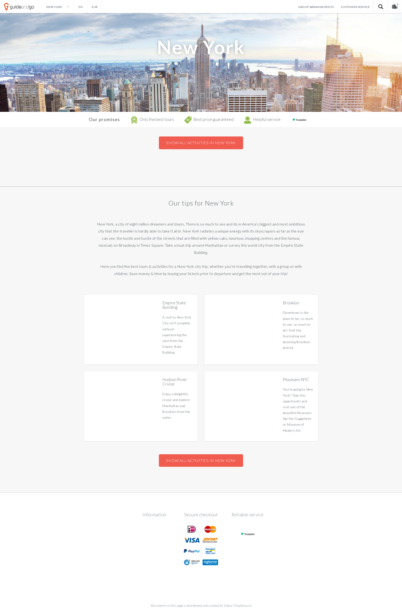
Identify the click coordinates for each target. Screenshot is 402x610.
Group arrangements (316, 7)
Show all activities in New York (201, 142)
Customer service (355, 7)
